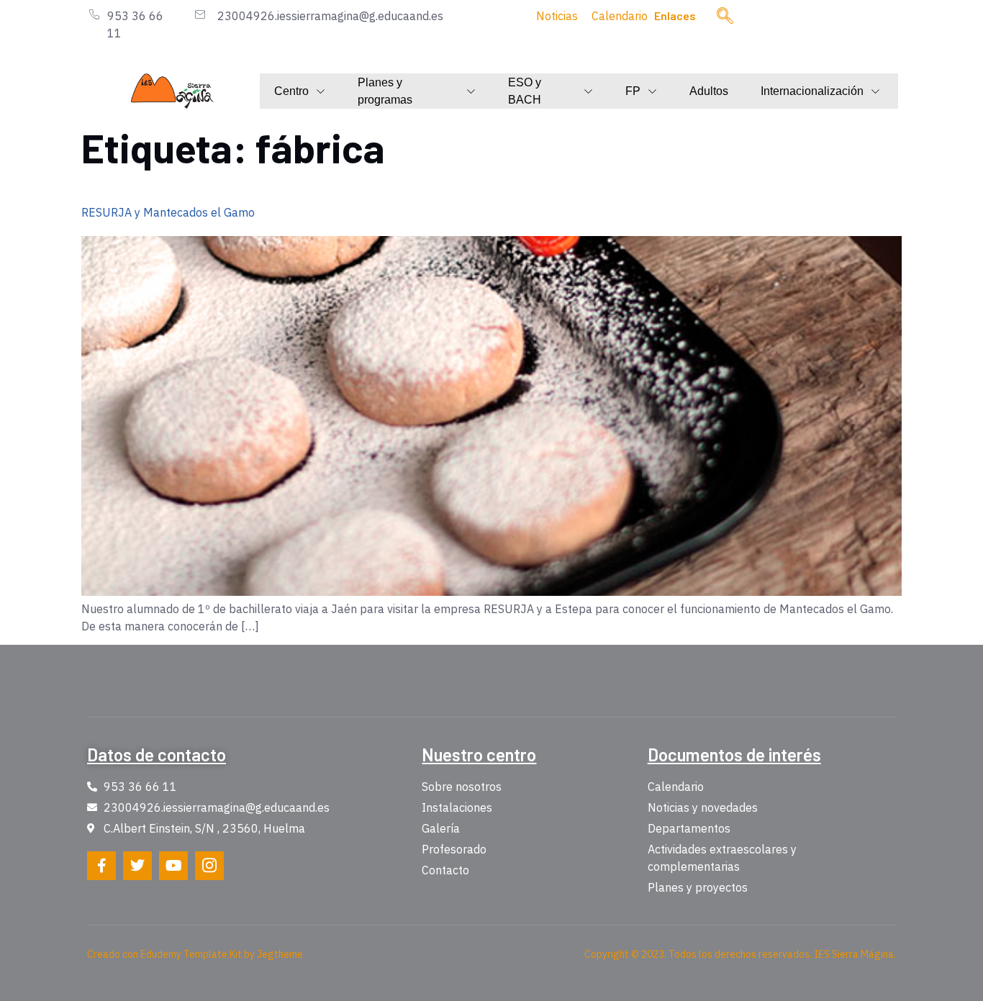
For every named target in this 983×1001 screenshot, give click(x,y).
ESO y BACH (524, 91)
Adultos (708, 91)
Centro (291, 91)
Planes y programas (385, 91)
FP (632, 91)
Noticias (557, 16)
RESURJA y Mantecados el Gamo (168, 212)
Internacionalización (812, 91)
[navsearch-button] (725, 16)
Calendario (620, 16)
